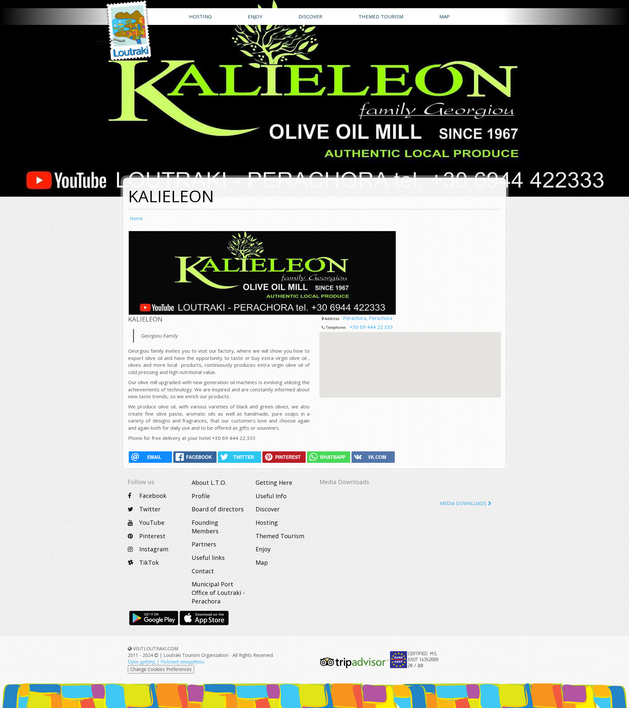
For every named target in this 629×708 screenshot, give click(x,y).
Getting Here (274, 482)
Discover (268, 509)
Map (262, 562)
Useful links (208, 557)
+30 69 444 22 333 (371, 327)
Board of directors (218, 509)
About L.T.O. (209, 482)
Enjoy (263, 549)
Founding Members (205, 527)
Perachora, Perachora (367, 318)
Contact (203, 571)
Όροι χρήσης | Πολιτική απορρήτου (166, 662)
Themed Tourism (280, 536)
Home (136, 218)
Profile (201, 496)
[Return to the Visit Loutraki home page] (122, 31)
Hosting (267, 522)
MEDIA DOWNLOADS (463, 503)
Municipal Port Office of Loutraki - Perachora (218, 592)
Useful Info (271, 496)
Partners (204, 544)
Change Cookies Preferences (161, 669)
